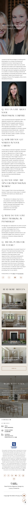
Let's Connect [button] (14, 409)
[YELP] (19, 475)
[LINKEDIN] (12, 475)
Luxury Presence (14, 488)
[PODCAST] (14, 479)
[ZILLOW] (23, 475)
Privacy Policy (20, 495)
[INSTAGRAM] (8, 475)
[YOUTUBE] (15, 475)
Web (14, 273)
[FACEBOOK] (4, 475)
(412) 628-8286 (7, 431)
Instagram (20, 273)
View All (14, 368)
